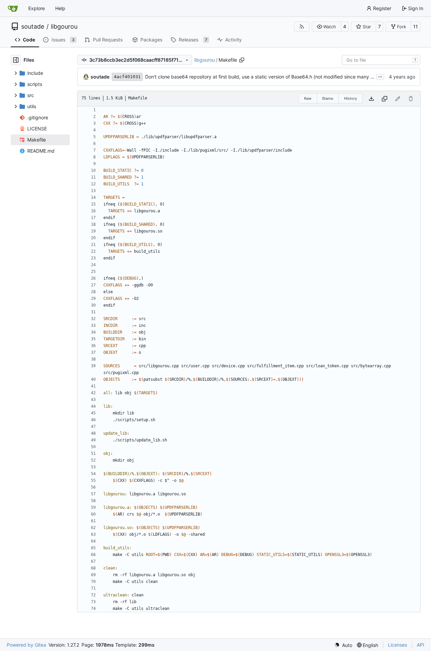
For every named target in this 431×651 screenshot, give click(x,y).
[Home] (12, 8)
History (350, 98)
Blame (327, 98)
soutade (32, 26)
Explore (36, 8)
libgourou (64, 26)
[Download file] (371, 98)
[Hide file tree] (16, 60)
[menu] (343, 645)
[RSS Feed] (301, 27)
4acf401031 (127, 76)
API (420, 645)
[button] (326, 27)
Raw (307, 98)
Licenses (397, 645)
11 (415, 26)
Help (60, 8)
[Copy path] (241, 60)
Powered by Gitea (26, 645)
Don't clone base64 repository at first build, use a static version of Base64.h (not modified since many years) (264, 77)
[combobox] (381, 60)
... (380, 76)
